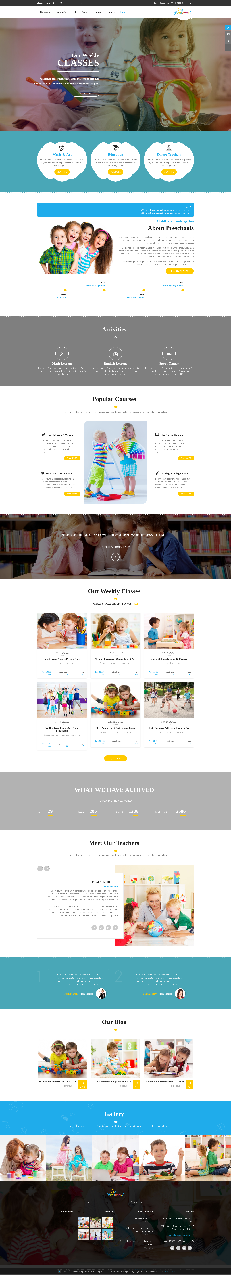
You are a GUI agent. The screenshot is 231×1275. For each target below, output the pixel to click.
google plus (101, 927)
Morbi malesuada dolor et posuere (168, 659)
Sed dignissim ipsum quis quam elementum (62, 729)
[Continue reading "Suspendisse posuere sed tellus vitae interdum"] (62, 1058)
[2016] (182, 290)
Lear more (85, 94)
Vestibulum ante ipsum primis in (114, 1081)
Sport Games (169, 363)
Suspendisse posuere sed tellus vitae (57, 1081)
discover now (179, 271)
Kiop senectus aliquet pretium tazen (62, 659)
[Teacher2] (162, 1158)
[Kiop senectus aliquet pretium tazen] (62, 631)
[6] (23, 1158)
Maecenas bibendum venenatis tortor (164, 1081)
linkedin (108, 927)
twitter (115, 927)
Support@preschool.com (179, 1235)
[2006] (65, 290)
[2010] (104, 290)
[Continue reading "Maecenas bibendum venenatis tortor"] (168, 1058)
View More (169, 172)
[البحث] (61, 3)
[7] (69, 1158)
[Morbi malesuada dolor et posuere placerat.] (169, 631)
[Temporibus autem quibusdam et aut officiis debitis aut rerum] (115, 631)
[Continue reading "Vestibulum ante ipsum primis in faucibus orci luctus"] (115, 1058)
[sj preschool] (183, 11)
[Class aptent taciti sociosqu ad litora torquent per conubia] (115, 700)
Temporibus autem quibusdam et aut (115, 659)
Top (228, 49)
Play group (175, 1086)
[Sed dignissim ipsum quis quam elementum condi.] (62, 700)
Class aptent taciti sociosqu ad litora (115, 728)
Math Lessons (62, 363)
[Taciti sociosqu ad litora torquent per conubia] (169, 700)
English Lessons (115, 363)
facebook (94, 927)
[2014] (143, 290)
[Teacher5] (208, 1158)
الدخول (48, 3)
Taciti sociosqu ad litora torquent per (169, 728)
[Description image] (107, 1222)
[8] (115, 1158)
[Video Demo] (115, 546)
